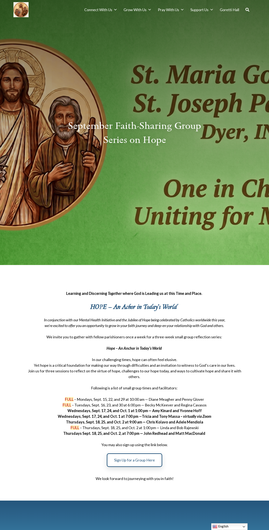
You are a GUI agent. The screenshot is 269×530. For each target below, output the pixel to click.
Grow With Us (135, 9)
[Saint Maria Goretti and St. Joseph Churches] (21, 9)
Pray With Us (168, 9)
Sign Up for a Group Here (134, 460)
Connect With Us (98, 9)
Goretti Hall (229, 9)
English (223, 526)
